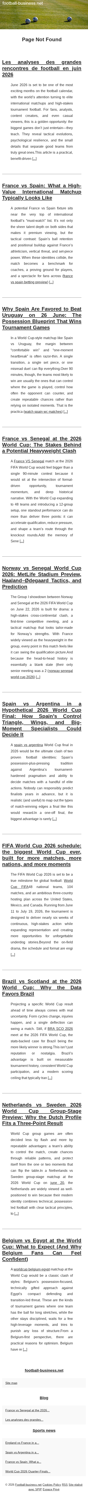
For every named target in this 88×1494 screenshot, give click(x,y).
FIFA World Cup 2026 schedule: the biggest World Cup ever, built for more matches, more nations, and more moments (41, 855)
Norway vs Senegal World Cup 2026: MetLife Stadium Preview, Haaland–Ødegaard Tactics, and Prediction (41, 577)
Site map (11, 1383)
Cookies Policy (52, 1484)
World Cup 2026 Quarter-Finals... (27, 1471)
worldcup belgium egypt (32, 1269)
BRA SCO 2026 (60, 1029)
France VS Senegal (29, 461)
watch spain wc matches (43, 411)
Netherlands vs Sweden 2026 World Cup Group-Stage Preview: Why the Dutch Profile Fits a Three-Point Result (41, 1114)
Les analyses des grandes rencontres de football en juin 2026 (41, 68)
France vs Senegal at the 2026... (27, 1410)
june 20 (57, 1183)
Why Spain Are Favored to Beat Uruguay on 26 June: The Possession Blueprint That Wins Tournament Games (41, 318)
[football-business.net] (44, 14)
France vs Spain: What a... (23, 1461)
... (34, 158)
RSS (65, 1484)
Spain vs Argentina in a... (22, 1452)
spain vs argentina (28, 745)
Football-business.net (28, 1484)
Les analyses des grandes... (24, 1419)
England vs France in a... (22, 1442)
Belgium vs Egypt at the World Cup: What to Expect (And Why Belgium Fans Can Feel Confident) (41, 1250)
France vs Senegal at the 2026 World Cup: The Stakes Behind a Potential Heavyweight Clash (41, 445)
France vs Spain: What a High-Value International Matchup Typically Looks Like (41, 192)
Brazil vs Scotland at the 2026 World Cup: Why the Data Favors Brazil (41, 987)
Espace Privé (51, 1489)
